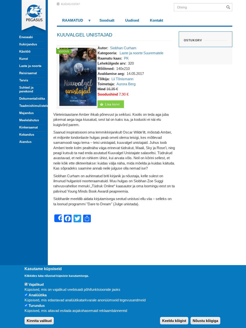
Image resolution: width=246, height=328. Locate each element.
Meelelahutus (29, 120)
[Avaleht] (29, 17)
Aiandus (25, 142)
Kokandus (26, 134)
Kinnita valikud (39, 321)
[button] (78, 76)
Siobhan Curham (123, 48)
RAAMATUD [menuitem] (70, 22)
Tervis (23, 80)
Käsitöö (25, 51)
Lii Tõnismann (122, 79)
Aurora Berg (126, 84)
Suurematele (153, 53)
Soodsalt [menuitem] (106, 20)
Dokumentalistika (31, 98)
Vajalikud (36, 284)
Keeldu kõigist (174, 321)
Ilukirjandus (28, 44)
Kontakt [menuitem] (156, 20)
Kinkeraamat (28, 127)
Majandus (26, 113)
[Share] (58, 218)
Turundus (37, 306)
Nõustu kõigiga (205, 321)
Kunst (23, 59)
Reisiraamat (28, 73)
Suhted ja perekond (26, 89)
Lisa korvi (112, 104)
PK (126, 58)
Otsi (229, 7)
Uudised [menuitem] (132, 20)
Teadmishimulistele (31, 106)
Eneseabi (26, 37)
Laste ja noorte (30, 66)
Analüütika (38, 295)
